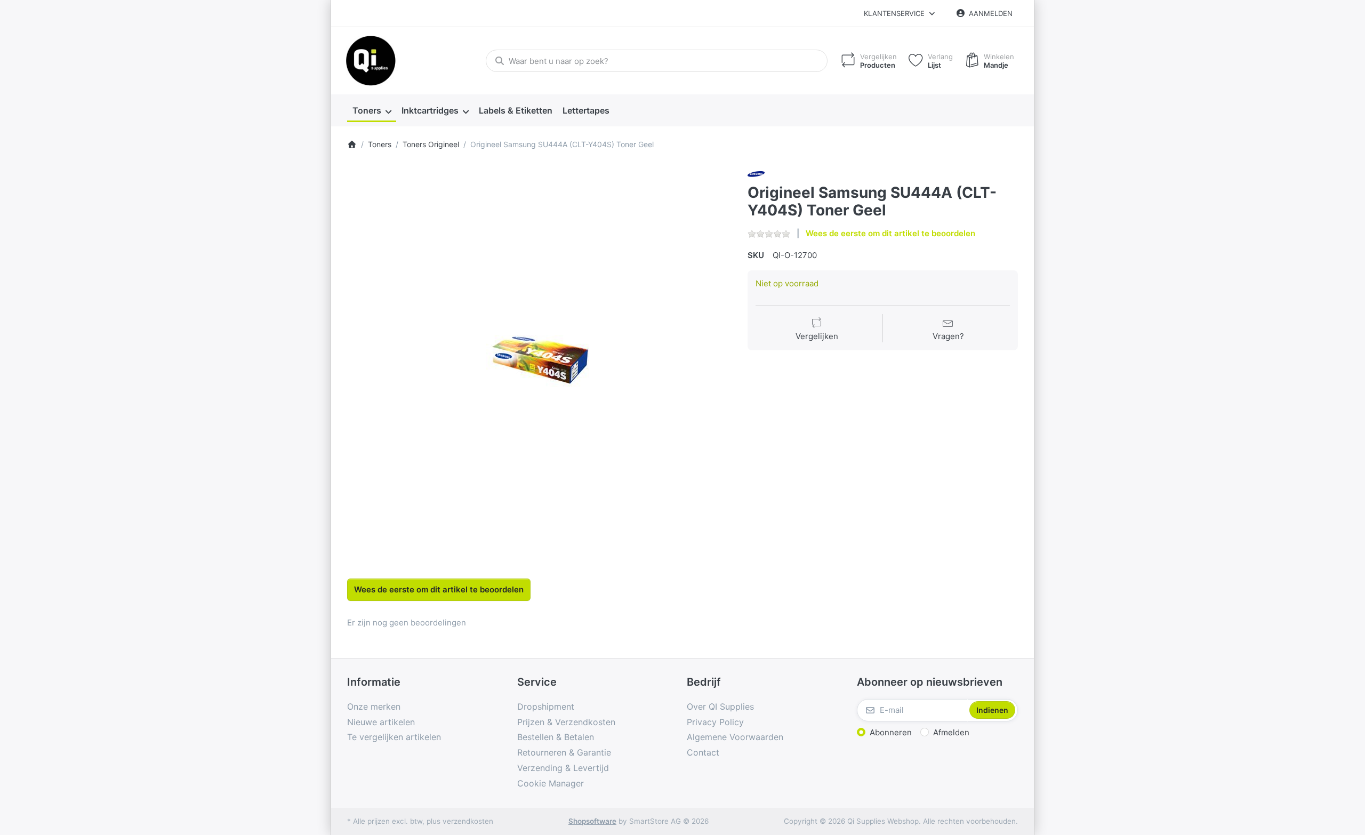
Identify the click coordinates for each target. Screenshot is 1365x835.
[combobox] (657, 61)
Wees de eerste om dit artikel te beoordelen (890, 233)
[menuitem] (371, 111)
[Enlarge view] (539, 358)
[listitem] (539, 358)
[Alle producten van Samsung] (756, 173)
